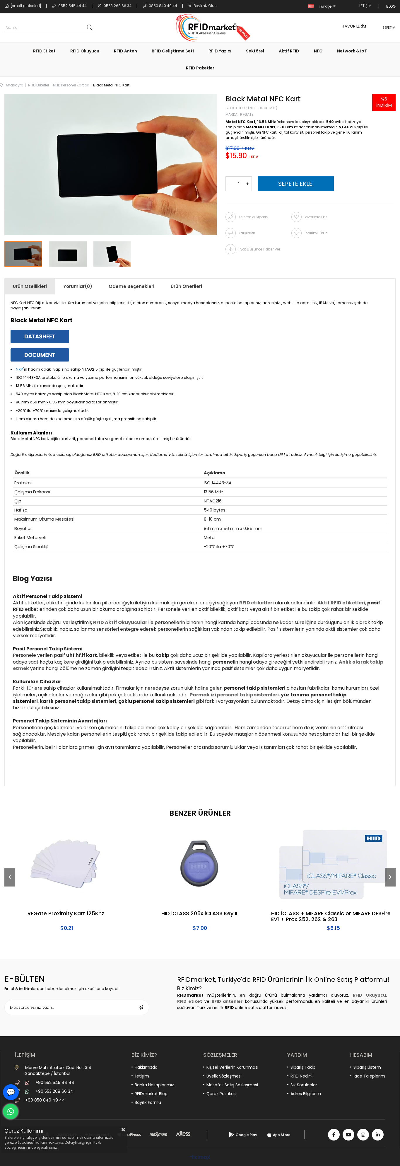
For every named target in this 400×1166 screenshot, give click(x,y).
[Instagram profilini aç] (363, 1135)
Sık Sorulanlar (303, 1084)
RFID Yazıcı (219, 51)
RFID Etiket (44, 51)
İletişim (142, 1076)
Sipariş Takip (302, 1067)
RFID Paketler (200, 68)
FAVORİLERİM (354, 26)
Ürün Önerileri (186, 286)
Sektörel (255, 51)
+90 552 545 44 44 (54, 1082)
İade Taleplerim (369, 1076)
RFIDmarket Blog (151, 1093)
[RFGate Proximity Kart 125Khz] (66, 864)
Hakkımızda (146, 1067)
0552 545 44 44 (72, 6)
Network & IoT (352, 51)
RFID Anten (125, 51)
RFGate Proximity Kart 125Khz (66, 914)
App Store (281, 1134)
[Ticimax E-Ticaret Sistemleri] (200, 1158)
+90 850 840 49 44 (45, 1100)
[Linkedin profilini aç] (378, 1135)
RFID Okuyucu (84, 51)
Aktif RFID (289, 51)
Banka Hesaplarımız (154, 1084)
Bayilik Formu (148, 1102)
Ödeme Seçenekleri (131, 286)
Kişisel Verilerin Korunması (232, 1067)
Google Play (246, 1134)
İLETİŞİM (364, 5)
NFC (318, 51)
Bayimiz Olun (205, 6)
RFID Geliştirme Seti (173, 51)
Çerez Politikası (221, 1093)
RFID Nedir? (301, 1076)
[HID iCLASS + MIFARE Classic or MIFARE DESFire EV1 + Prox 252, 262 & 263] (333, 864)
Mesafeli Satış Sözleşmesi (232, 1084)
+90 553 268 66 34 (54, 1091)
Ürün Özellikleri (30, 286)
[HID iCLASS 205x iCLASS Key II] (200, 864)
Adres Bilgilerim (305, 1093)
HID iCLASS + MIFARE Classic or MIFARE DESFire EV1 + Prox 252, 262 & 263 (331, 916)
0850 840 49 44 (162, 6)
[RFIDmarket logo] (211, 27)
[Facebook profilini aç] (334, 1135)
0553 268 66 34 (117, 6)
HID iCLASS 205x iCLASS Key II (199, 914)
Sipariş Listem (367, 1067)
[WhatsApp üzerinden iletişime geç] (10, 1111)
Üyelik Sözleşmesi (224, 1076)
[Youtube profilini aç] (348, 1135)
